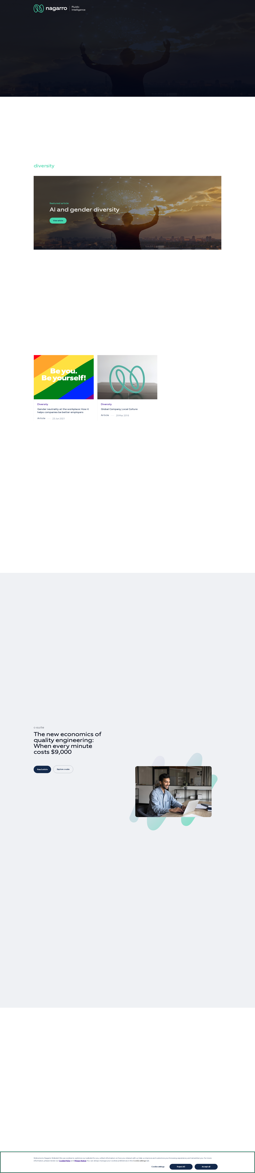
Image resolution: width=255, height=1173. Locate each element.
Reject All (181, 1166)
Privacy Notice (80, 1161)
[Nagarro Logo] (59, 8)
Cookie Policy (64, 1161)
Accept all (206, 1166)
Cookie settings (158, 1166)
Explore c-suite (63, 769)
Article (41, 418)
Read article (42, 769)
